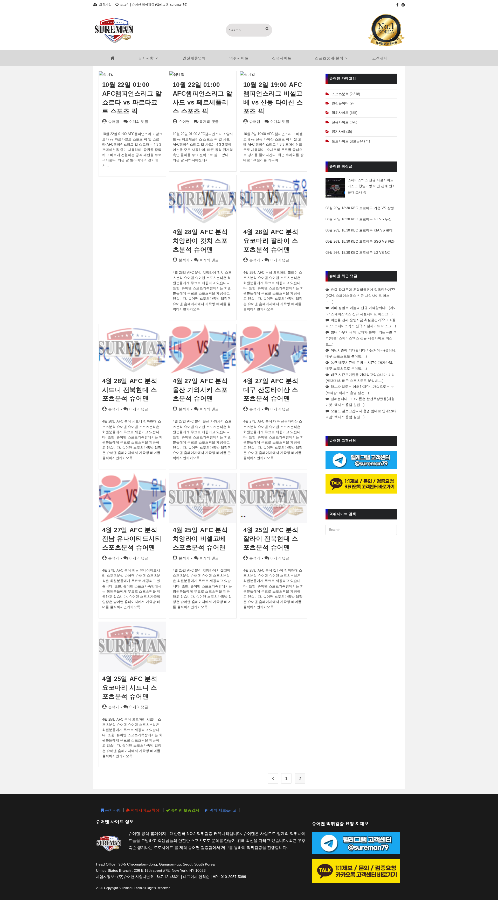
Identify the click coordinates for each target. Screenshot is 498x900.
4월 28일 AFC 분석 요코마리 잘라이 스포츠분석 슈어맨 (271, 240)
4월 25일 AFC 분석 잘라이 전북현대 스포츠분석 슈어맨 (271, 538)
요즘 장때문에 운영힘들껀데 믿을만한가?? (363, 290)
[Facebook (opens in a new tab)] (397, 5)
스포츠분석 (340, 94)
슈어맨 (113, 121)
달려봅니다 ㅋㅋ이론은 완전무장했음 (359, 399)
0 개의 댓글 (138, 121)
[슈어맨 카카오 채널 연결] (361, 484)
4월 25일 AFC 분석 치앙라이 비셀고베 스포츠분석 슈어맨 (200, 538)
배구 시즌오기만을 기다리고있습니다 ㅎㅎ (363, 375)
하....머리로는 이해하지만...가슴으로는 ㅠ (362, 387)
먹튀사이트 (340, 113)
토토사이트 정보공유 (347, 141)
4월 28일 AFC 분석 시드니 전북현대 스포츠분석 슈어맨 (129, 389)
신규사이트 (340, 122)
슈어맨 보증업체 (184, 810)
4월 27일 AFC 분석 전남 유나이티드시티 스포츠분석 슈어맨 (132, 538)
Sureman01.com (130, 888)
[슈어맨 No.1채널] (386, 30)
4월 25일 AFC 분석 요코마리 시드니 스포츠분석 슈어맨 (129, 687)
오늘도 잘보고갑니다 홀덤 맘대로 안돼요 (361, 411)
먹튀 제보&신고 (223, 810)
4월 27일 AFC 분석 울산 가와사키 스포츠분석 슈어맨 (200, 389)
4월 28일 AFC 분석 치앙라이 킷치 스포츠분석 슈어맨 (200, 240)
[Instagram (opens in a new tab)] (402, 5)
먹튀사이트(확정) (145, 810)
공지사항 (338, 131)
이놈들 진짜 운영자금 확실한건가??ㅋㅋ (361, 320)
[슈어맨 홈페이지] (113, 58)
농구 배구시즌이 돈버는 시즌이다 (356, 362)
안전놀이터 (340, 103)
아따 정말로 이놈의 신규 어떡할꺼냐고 (360, 308)
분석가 (184, 260)
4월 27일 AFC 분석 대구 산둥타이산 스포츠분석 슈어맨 (271, 389)
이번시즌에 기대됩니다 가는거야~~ (357, 350)
